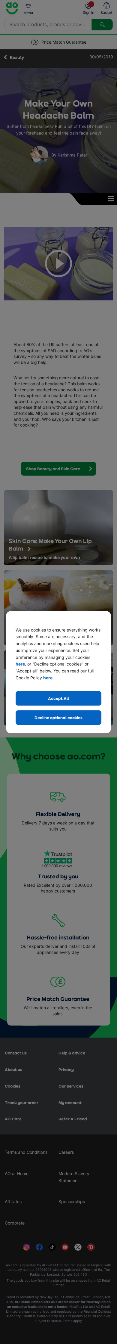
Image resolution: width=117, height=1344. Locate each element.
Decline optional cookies (58, 717)
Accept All (58, 698)
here (20, 663)
